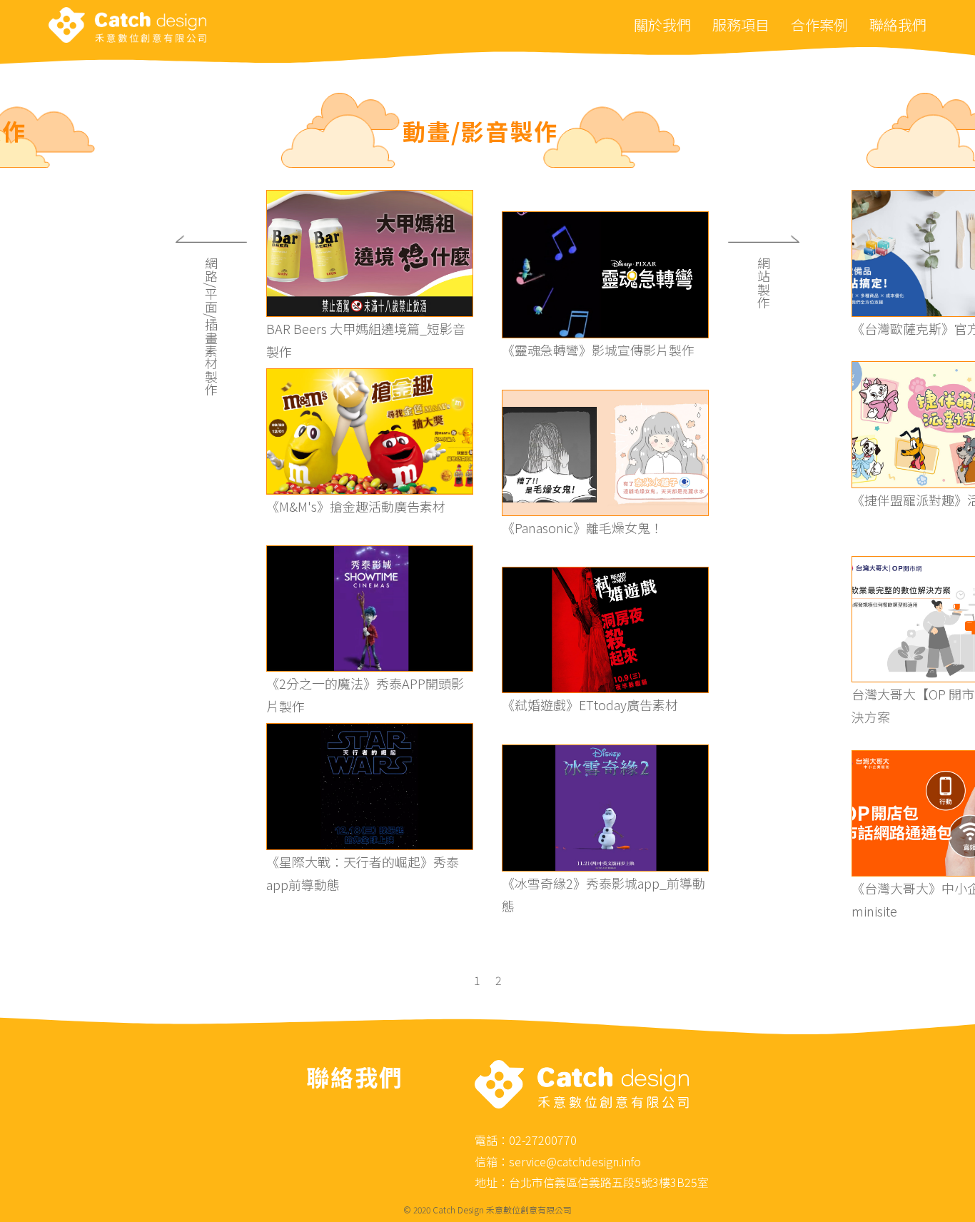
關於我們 (662, 24)
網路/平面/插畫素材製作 (211, 326)
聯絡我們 (897, 24)
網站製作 (763, 282)
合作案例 (819, 24)
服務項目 (740, 24)
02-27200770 (543, 1139)
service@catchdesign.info (575, 1161)
